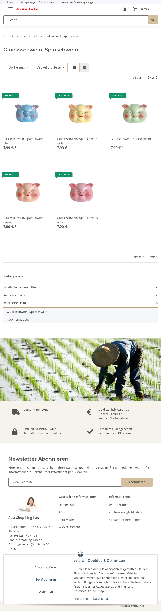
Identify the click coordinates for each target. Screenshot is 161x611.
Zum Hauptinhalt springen (19, 2)
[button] (125, 9)
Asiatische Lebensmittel (20, 287)
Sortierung (17, 67)
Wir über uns (118, 505)
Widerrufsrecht (69, 527)
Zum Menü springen (81, 2)
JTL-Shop (139, 605)
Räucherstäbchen (19, 319)
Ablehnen (46, 591)
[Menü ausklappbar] (10, 7)
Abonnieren (137, 482)
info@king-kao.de (30, 540)
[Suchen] (153, 19)
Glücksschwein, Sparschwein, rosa (77, 220)
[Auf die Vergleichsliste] (43, 97)
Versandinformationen (125, 520)
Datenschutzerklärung (81, 468)
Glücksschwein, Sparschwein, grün (131, 141)
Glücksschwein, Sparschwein (27, 312)
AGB (62, 512)
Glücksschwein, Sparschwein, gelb (77, 141)
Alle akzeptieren (46, 567)
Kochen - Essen (14, 295)
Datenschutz (101, 598)
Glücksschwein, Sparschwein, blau (23, 141)
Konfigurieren (46, 579)
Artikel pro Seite (49, 67)
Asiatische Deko (14, 303)
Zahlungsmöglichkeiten (125, 512)
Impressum (81, 598)
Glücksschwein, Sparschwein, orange (23, 220)
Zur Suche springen (52, 2)
